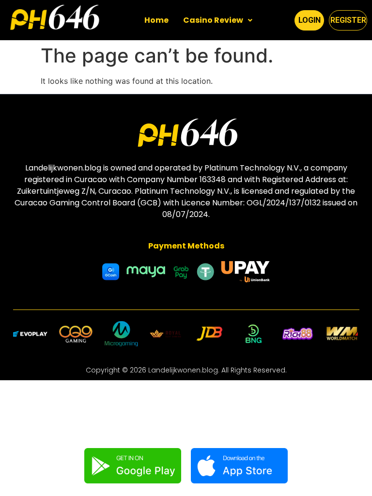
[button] (218, 20)
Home (156, 20)
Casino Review (213, 20)
